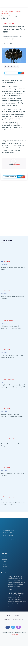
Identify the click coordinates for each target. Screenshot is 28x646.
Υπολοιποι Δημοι (9, 320)
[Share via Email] (14, 66)
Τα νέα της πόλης (9, 379)
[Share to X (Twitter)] (8, 66)
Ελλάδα (4, 561)
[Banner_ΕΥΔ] (14, 136)
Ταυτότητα (8, 623)
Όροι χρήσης (7, 619)
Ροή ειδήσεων (16, 615)
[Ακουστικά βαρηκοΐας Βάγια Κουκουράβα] (14, 195)
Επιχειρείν (4, 569)
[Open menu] (25, 3)
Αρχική (8, 615)
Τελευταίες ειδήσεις (7, 11)
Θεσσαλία (4, 559)
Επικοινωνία (17, 623)
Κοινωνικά (7, 261)
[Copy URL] (17, 66)
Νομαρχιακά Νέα (6, 13)
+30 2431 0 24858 (9, 535)
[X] (13, 627)
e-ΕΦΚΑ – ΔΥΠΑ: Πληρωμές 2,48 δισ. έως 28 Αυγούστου (16, 594)
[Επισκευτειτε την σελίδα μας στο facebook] (7, 627)
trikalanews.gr (15, 634)
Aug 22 (10, 589)
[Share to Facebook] (5, 66)
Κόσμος (4, 564)
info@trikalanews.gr (9, 530)
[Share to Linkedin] (11, 66)
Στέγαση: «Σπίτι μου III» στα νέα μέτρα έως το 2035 (16, 577)
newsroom (16, 165)
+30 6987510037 (8, 532)
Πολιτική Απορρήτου (18, 619)
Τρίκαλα (17, 11)
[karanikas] (14, 217)
